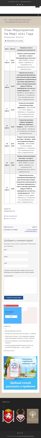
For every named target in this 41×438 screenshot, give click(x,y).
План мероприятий (25, 19)
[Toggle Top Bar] (37, 6)
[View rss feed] (22, 4)
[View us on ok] (20, 433)
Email (6, 257)
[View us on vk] (17, 4)
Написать (11, 316)
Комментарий (9, 276)
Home (5, 19)
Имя (6, 250)
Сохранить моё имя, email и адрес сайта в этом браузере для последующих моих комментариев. (19, 271)
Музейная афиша (14, 19)
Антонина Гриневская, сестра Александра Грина (19, 341)
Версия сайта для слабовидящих (12, 305)
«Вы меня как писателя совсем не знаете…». (17, 333)
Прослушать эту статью (15, 40)
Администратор (10, 37)
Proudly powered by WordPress (25, 436)
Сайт (5, 263)
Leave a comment (11, 218)
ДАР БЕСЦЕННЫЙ (10, 331)
